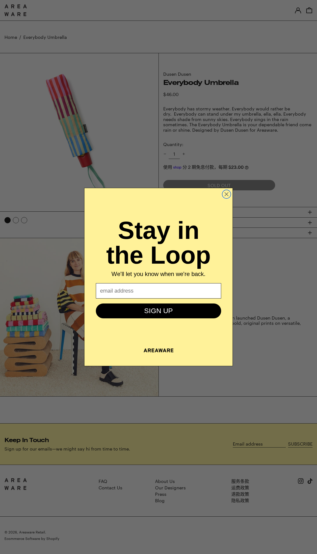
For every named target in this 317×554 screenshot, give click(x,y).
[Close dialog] (226, 194)
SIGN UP (158, 311)
